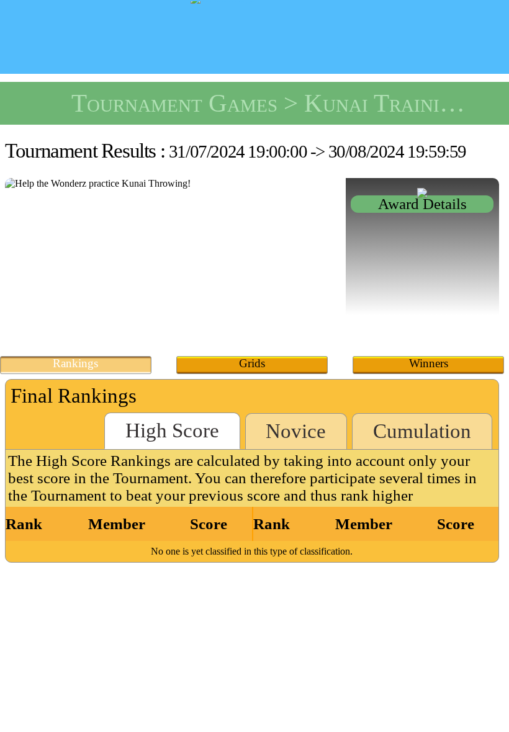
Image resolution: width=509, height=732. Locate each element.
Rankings (75, 363)
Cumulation (422, 431)
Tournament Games (174, 103)
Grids (252, 363)
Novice (296, 431)
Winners (428, 363)
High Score (172, 430)
